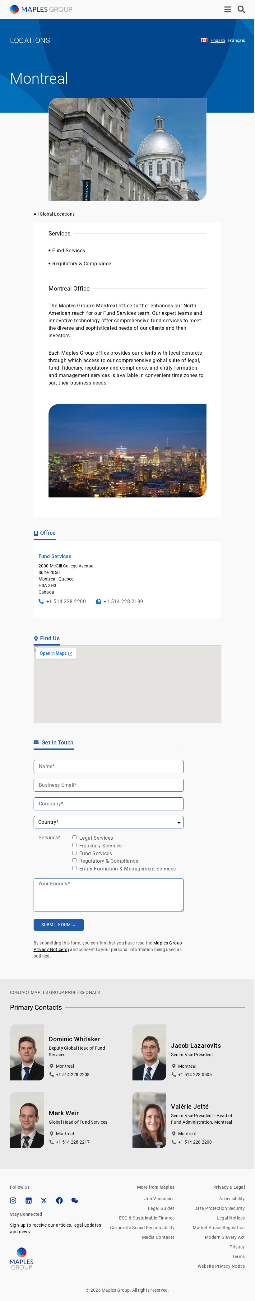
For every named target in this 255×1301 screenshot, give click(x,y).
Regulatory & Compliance (108, 861)
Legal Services (95, 838)
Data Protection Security (219, 1208)
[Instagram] (13, 1200)
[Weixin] (74, 1200)
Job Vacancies (159, 1198)
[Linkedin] (28, 1200)
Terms (238, 1256)
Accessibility (232, 1198)
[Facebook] (59, 1200)
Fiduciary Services (100, 846)
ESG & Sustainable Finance (147, 1217)
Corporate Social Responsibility (142, 1227)
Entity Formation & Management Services (127, 869)
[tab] (45, 533)
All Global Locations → (57, 214)
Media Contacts (158, 1237)
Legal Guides (161, 1208)
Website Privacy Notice (221, 1266)
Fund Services (95, 853)
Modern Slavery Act (225, 1237)
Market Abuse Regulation (219, 1227)
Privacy (237, 1246)
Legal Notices (231, 1217)
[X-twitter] (44, 1200)
